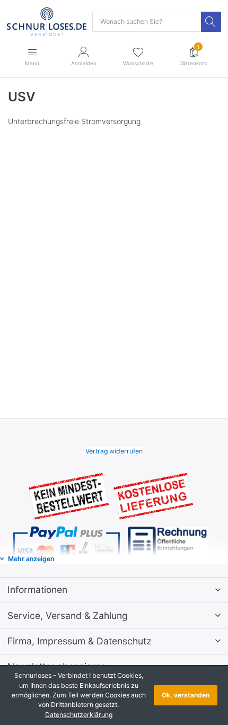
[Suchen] (211, 22)
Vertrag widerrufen (114, 451)
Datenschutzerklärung (78, 715)
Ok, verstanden (185, 695)
